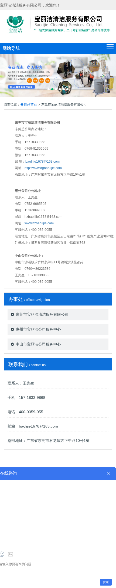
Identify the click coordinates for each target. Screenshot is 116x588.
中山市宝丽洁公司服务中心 (38, 344)
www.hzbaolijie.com (39, 223)
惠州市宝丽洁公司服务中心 (38, 329)
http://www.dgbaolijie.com (43, 168)
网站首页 (30, 104)
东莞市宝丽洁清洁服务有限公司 (42, 314)
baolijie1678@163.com (42, 161)
